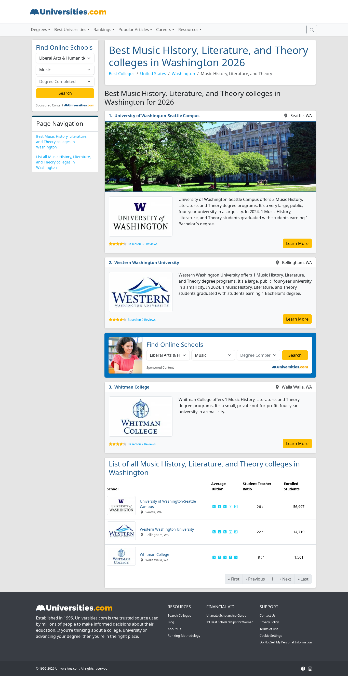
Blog (171, 622)
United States (153, 73)
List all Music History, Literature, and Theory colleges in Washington (63, 162)
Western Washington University (146, 262)
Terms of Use (269, 629)
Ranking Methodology (184, 635)
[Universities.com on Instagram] (310, 668)
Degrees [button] (39, 29)
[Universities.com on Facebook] (303, 668)
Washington (183, 73)
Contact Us (267, 615)
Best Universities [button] (70, 29)
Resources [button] (188, 29)
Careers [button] (163, 29)
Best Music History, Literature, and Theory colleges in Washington (61, 141)
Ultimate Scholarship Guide (226, 615)
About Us (174, 629)
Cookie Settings (271, 635)
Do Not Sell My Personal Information (286, 642)
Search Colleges (179, 615)
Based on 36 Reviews (142, 244)
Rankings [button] (102, 29)
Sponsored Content (49, 105)
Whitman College (131, 387)
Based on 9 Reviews (142, 320)
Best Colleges (122, 73)
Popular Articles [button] (133, 29)
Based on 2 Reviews (142, 444)
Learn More (297, 243)
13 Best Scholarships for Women (229, 622)
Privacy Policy (269, 622)
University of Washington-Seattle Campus (156, 115)
